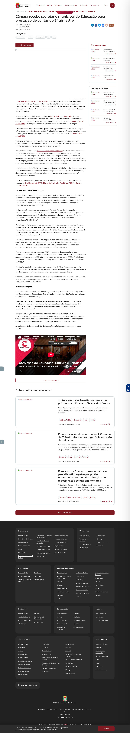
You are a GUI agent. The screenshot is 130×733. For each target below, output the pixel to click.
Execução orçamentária (49, 668)
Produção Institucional (43, 553)
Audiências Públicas (82, 573)
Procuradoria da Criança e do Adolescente (44, 536)
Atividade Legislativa (65, 568)
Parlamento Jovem (61, 539)
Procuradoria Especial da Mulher (25, 557)
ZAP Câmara (22, 624)
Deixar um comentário (51, 380)
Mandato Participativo (25, 620)
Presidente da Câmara (103, 542)
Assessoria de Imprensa (61, 628)
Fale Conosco (101, 640)
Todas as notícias (101, 613)
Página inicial (40, 5)
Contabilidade (46, 672)
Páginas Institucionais (43, 550)
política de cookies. (50, 730)
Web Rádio (37, 576)
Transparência (94, 5)
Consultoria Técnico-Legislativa (43, 542)
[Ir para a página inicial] (23, 5)
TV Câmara (37, 573)
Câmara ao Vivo (23, 654)
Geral (48, 37)
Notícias (49, 5)
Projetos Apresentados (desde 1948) (64, 577)
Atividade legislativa (71, 5)
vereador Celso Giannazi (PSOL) (50, 151)
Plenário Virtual (39, 580)
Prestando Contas (47, 654)
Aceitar (106, 729)
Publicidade (76, 624)
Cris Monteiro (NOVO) (33, 183)
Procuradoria (22, 552)
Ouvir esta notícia (24, 45)
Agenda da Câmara (24, 576)
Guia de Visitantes (60, 552)
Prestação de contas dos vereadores (73, 655)
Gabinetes (100, 546)
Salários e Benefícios (24, 668)
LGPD (97, 663)
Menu (106, 5)
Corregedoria (101, 535)
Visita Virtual (69, 663)
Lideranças (100, 539)
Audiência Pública (20, 37)
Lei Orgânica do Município (61, 116)
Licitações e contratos (25, 661)
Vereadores (58, 5)
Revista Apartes (62, 620)
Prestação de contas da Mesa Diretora (51, 664)
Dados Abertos (46, 651)
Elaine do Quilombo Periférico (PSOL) (58, 183)
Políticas (68, 647)
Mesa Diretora (84, 548)
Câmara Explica (23, 542)
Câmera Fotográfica (102, 620)
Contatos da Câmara (102, 656)
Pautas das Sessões (63, 592)
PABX (97, 659)
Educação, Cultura (40, 37)
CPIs (58, 598)
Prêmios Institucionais (43, 546)
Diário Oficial (40, 556)
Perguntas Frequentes (27, 685)
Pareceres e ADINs (82, 590)
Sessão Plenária (62, 588)
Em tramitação (39, 622)
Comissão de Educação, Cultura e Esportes (34, 101)
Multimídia (76, 613)
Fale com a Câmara (101, 644)
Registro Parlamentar (82, 593)
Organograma (59, 546)
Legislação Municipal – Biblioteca (102, 574)
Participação (83, 5)
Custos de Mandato (24, 671)
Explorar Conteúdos (65, 12)
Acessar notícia (110, 53)
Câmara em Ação (78, 627)
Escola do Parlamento (61, 542)
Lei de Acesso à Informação (39, 618)
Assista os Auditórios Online (24, 580)
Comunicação (62, 609)
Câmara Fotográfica (79, 620)
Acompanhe (23, 568)
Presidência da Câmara (25, 539)
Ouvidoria (37, 613)
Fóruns (78, 596)
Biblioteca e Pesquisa (61, 535)
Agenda (59, 581)
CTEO (20, 549)
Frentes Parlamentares (83, 586)
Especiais (97, 595)
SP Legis (60, 585)
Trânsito (85, 457)
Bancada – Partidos (85, 544)
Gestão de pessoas (24, 664)
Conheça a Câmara (24, 546)
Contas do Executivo (82, 583)
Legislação (79, 580)
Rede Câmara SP (62, 624)
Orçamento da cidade (101, 592)
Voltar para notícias (65, 512)
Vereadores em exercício (84, 540)
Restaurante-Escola (61, 549)
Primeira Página (23, 535)
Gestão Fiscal (69, 644)
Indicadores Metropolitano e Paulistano (50, 658)
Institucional (23, 531)
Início (17, 11)
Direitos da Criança (74, 497)
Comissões (30, 37)
